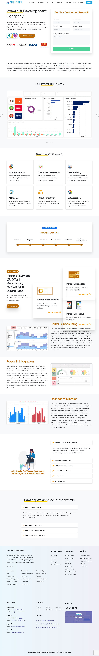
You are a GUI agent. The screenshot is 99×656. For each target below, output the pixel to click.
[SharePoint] (9, 35)
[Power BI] (12, 35)
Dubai (48, 627)
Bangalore (56, 624)
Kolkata (38, 624)
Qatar (57, 627)
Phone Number (57, 26)
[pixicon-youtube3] (72, 608)
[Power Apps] (15, 35)
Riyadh (53, 620)
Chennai (47, 620)
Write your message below (61, 33)
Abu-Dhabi (43, 627)
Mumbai (38, 620)
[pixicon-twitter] (66, 608)
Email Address (77, 19)
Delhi (42, 624)
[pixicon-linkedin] (75, 608)
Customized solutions (65, 66)
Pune (43, 620)
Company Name (77, 26)
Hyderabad (48, 624)
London (53, 627)
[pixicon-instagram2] (69, 608)
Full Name (56, 19)
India (37, 627)
